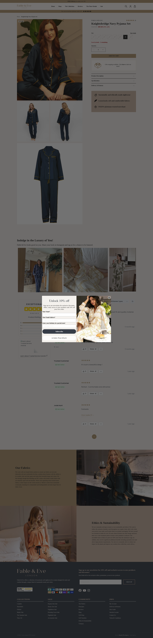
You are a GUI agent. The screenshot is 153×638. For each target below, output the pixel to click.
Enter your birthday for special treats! (53, 323)
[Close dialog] (109, 298)
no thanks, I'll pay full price (59, 338)
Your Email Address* (48, 317)
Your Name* (46, 311)
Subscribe (59, 331)
